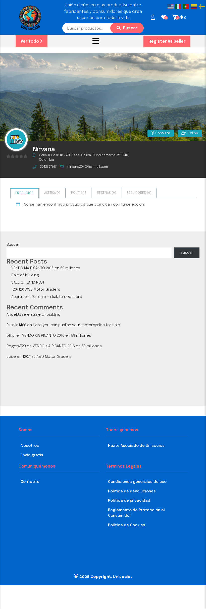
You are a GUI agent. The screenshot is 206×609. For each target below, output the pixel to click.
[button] (95, 41)
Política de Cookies (126, 525)
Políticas (78, 193)
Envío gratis (32, 455)
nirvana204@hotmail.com (87, 166)
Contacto (30, 482)
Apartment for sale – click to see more (46, 297)
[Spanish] (195, 7)
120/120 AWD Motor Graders (35, 290)
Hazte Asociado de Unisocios (136, 446)
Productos (24, 193)
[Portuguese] (187, 7)
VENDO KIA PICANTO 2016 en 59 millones (45, 268)
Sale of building (25, 275)
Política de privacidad (129, 501)
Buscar (130, 28)
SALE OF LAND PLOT (28, 283)
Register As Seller (166, 41)
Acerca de (52, 193)
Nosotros (30, 446)
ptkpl (11, 336)
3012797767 (48, 166)
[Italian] (179, 7)
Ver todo (30, 41)
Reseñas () (106, 193)
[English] (171, 7)
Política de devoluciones (132, 491)
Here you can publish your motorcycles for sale (76, 325)
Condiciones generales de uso (137, 482)
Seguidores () (139, 193)
